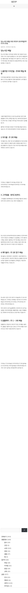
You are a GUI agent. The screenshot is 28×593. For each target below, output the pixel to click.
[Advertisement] (14, 23)
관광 (5, 551)
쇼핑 (5, 548)
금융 (2, 574)
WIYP (14, 1)
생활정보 (4, 539)
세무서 (6, 583)
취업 (5, 563)
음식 (5, 542)
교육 (5, 571)
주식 (5, 577)
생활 (5, 554)
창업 (5, 568)
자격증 (6, 566)
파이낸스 (7, 586)
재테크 (6, 580)
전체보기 (4, 536)
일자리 (3, 560)
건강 (5, 545)
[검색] (24, 530)
